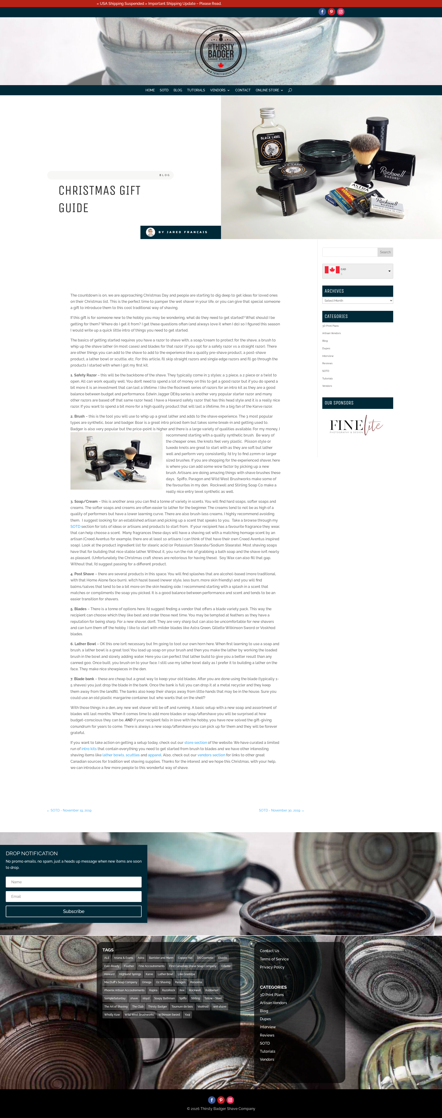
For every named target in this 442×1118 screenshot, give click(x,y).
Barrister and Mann (161, 957)
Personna (196, 982)
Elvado (222, 957)
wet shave (219, 1006)
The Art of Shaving (116, 1006)
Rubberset (211, 990)
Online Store (267, 90)
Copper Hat (185, 957)
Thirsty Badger (157, 1006)
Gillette (225, 966)
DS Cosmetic (205, 957)
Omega (146, 982)
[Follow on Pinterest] (331, 11)
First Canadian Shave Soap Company (193, 966)
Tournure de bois (182, 1006)
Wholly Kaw (112, 1014)
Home (150, 90)
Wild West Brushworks (139, 1014)
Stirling (195, 998)
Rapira (153, 990)
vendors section (211, 755)
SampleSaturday (115, 998)
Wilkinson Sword (169, 1014)
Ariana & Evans (123, 957)
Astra (141, 957)
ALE (106, 957)
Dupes (326, 348)
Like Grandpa (186, 974)
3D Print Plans (330, 325)
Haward (109, 974)
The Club (137, 1006)
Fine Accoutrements (152, 966)
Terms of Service (274, 959)
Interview (328, 356)
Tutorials (196, 90)
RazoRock (168, 990)
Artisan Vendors (331, 333)
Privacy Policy (272, 967)
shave (134, 998)
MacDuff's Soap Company (120, 982)
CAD (343, 269)
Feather (129, 966)
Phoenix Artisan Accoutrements (124, 990)
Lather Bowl (165, 974)
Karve (149, 974)
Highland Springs (130, 974)
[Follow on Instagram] (340, 11)
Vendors (218, 90)
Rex (182, 990)
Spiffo (182, 998)
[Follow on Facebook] (322, 11)
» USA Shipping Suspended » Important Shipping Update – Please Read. (159, 3)
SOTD (164, 90)
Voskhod (203, 1006)
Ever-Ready (111, 966)
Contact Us (269, 951)
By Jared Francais (183, 232)
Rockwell (195, 990)
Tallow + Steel (213, 998)
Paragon (180, 982)
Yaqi (187, 1014)
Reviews (327, 363)
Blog (178, 90)
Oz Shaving (163, 982)
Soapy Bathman (164, 998)
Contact (243, 90)
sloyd (146, 998)
